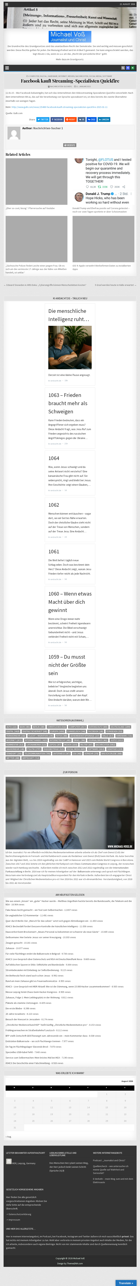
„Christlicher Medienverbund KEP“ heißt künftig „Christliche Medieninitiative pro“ (47, 1024)
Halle (107, 735)
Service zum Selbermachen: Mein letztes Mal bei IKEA (33, 1057)
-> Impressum (13, 1219)
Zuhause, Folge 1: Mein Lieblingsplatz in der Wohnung (33, 997)
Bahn (25, 726)
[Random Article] (128, 68)
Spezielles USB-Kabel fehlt (19, 1052)
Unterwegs (61, 753)
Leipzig (55, 744)
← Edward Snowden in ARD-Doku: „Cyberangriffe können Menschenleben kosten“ (45, 284)
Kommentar (14, 744)
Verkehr (91, 753)
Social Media (95, 76)
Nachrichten (81, 76)
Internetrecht (60, 740)
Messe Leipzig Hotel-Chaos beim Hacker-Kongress (31, 992)
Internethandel (36, 740)
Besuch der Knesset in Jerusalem (23, 1019)
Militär (86, 744)
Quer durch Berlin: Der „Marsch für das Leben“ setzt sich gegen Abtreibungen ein (47, 920)
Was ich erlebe (111, 753)
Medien (71, 76)
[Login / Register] (133, 68)
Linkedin (105, 119)
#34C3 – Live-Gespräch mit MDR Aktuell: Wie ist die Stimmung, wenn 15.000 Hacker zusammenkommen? (58, 986)
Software (107, 76)
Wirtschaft (30, 758)
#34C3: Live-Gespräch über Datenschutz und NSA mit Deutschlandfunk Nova (44, 959)
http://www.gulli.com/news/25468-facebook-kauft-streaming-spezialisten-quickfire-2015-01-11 (60, 107)
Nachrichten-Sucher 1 (61, 86)
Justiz (116, 740)
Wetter (12, 758)
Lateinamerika (36, 744)
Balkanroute (84, 871)
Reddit (72, 119)
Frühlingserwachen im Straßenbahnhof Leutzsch (30, 1030)
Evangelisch (76, 731)
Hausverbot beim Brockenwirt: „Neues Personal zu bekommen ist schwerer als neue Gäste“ (52, 931)
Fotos (61, 735)
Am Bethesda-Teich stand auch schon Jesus (28, 975)
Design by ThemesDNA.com (70, 1263)
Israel (79, 740)
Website (71, 145)
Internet (62, 76)
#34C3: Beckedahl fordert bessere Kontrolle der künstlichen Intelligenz (42, 926)
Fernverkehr (15, 735)
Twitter (44, 119)
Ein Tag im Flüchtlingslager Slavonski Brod (27, 1046)
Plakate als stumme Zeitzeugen (22, 1002)
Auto (11, 726)
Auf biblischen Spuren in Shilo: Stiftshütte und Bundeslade (35, 964)
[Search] (123, 68)
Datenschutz (98, 726)
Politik (34, 749)
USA (77, 753)
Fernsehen (114, 731)
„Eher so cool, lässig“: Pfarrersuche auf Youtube (30, 208)
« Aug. (9, 1136)
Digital (43, 76)
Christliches (57, 726)
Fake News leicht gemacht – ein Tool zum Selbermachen (34, 909)
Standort (14, 753)
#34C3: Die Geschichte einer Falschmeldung (28, 1063)
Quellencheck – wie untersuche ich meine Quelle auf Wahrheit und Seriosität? (110, 1170)
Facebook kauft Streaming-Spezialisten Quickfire (70, 81)
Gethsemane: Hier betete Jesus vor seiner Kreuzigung (33, 937)
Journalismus (97, 740)
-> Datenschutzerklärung (18, 1214)
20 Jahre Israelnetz (15, 1013)
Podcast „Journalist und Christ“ (109, 1160)
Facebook (58, 119)
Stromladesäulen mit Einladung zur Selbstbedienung (32, 970)
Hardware (53, 76)
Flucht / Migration (40, 735)
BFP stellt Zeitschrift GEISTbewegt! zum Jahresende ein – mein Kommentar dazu (46, 1035)
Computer (34, 76)
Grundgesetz (76, 59)
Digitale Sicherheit (35, 731)
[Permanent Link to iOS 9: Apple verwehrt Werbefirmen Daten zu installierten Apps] (103, 239)
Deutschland (120, 726)
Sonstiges (114, 749)
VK (83, 119)
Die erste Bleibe (14, 1008)
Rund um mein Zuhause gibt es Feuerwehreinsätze (31, 981)
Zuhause (10, 948)
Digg (93, 119)
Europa (57, 731)
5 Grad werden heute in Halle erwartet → (116, 284)
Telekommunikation (37, 753)
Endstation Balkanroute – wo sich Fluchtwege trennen (33, 1041)
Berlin (39, 726)
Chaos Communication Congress (90, 863)
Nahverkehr (15, 749)
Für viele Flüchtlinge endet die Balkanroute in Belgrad (33, 953)
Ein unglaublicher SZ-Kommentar (22, 915)
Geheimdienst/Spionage (84, 735)
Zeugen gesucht (14, 942)
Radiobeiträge (54, 749)
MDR (14, 1163)
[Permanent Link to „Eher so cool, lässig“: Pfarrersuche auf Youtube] (36, 181)
